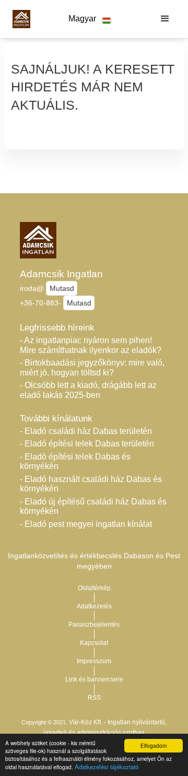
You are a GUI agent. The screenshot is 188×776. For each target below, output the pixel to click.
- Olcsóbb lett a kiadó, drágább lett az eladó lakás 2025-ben (88, 390)
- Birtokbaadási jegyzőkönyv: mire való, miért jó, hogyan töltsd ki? (92, 367)
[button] (89, 19)
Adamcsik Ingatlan (61, 273)
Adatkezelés (94, 606)
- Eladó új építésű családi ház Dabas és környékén (93, 506)
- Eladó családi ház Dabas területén (86, 431)
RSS (94, 697)
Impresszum (94, 661)
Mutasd (62, 288)
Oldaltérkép (94, 588)
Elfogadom (153, 745)
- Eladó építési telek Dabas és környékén (75, 461)
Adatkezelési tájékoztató (106, 766)
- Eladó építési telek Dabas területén (87, 443)
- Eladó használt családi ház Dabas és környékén (91, 484)
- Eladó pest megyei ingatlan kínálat (86, 524)
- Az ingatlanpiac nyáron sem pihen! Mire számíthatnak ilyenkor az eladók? (90, 345)
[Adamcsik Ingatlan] (18, 19)
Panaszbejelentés (94, 624)
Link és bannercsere (94, 679)
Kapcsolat (94, 642)
